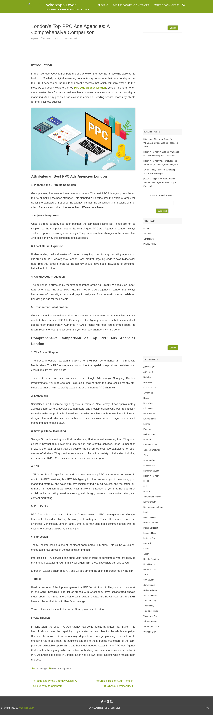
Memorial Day (149, 533)
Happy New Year (151, 476)
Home (146, 228)
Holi (145, 486)
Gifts (145, 455)
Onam (146, 548)
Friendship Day (150, 445)
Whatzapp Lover (61, 5)
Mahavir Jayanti (150, 523)
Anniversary (148, 367)
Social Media (149, 585)
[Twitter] (101, 701)
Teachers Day (149, 600)
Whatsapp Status (151, 626)
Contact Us (148, 239)
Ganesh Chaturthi (151, 450)
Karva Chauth (149, 502)
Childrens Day (149, 387)
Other (146, 554)
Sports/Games (150, 595)
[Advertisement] (45, 50)
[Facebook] (105, 701)
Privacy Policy (149, 244)
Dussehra (148, 403)
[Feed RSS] (111, 701)
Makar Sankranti (150, 528)
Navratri (147, 543)
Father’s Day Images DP (166, 5)
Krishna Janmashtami (153, 507)
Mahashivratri (149, 517)
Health (146, 481)
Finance (147, 439)
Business (147, 382)
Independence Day (152, 497)
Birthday (147, 377)
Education (148, 408)
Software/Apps (150, 590)
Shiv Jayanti (148, 580)
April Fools (148, 372)
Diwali (146, 398)
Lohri (145, 512)
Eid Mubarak (149, 413)
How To (146, 491)
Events (146, 424)
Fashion (147, 429)
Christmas (148, 393)
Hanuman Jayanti (151, 471)
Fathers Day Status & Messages (131, 5)
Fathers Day (149, 434)
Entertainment (149, 419)
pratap (36, 38)
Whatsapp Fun (150, 621)
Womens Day (149, 632)
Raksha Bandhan (151, 559)
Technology (41, 668)
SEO (145, 574)
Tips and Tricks (150, 611)
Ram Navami (149, 564)
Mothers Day (149, 538)
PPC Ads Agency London (90, 87)
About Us (103, 5)
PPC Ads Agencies (61, 668)
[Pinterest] (108, 701)
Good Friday (149, 460)
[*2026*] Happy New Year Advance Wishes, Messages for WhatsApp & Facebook (159, 182)
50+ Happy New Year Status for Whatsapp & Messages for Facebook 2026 (160, 143)
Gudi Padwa (149, 465)
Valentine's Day (150, 616)
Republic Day (149, 569)
